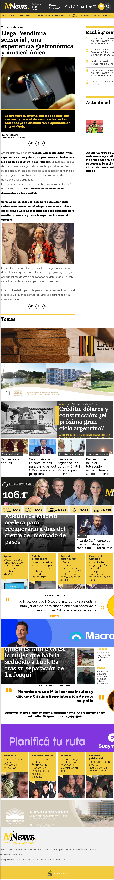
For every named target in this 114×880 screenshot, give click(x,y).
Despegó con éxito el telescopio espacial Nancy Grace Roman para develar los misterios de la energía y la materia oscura (99, 473)
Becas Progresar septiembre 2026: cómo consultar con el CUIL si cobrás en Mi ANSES (13, 567)
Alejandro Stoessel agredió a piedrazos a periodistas (14, 763)
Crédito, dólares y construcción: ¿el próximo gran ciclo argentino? (83, 418)
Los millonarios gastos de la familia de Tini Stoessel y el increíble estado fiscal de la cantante (41, 768)
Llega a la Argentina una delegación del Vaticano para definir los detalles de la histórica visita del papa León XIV (71, 471)
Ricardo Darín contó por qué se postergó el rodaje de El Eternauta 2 (94, 544)
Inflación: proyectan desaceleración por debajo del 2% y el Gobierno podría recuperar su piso (70, 571)
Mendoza (101, 649)
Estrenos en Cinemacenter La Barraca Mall (103, 656)
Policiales (38, 15)
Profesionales (88, 15)
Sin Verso (75, 15)
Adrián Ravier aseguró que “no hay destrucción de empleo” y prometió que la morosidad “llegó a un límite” (99, 571)
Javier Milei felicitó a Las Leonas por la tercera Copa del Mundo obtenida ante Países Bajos (42, 569)
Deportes (25, 15)
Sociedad (13, 15)
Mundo (49, 15)
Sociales (102, 15)
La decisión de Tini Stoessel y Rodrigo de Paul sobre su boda (99, 766)
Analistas (64, 404)
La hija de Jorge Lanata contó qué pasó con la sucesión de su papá (70, 765)
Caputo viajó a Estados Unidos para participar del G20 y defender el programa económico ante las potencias (42, 470)
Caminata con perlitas (11, 461)
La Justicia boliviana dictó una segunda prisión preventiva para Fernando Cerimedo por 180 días (103, 682)
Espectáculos (62, 15)
